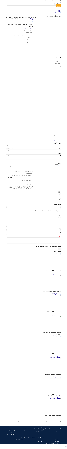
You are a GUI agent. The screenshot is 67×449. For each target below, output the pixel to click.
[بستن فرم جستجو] (66, 1)
